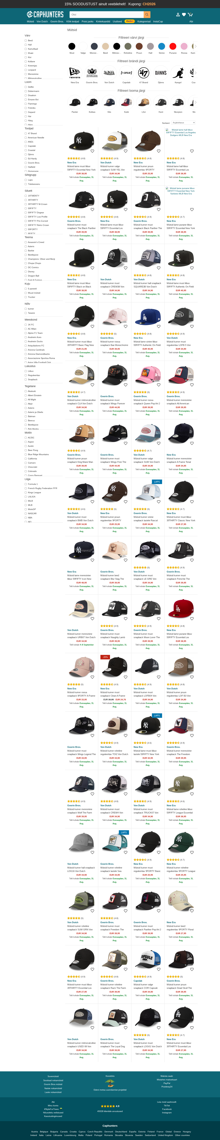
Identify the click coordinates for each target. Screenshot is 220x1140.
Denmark (108, 1131)
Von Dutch (42, 21)
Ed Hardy (32, 158)
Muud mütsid (33, 293)
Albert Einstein (34, 395)
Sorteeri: (166, 123)
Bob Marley (33, 429)
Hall (29, 44)
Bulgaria (54, 1131)
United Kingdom (165, 1135)
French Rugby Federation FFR (42, 488)
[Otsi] (147, 14)
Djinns (30, 154)
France (160, 1131)
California (32, 458)
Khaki (30, 53)
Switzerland (150, 1135)
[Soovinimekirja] (92, 151)
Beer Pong (32, 450)
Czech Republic (95, 1131)
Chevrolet (32, 467)
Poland (89, 1135)
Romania (108, 1135)
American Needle (35, 137)
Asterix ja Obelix (35, 412)
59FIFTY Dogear (35, 212)
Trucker (31, 297)
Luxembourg (70, 1135)
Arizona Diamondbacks (38, 354)
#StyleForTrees (52, 1109)
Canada (64, 1131)
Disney (30, 271)
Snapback (32, 379)
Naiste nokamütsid (53, 1088)
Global (169, 1131)
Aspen (30, 442)
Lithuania (57, 1135)
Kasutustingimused (53, 1116)
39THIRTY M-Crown (37, 204)
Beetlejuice (32, 255)
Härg (30, 120)
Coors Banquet (34, 475)
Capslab (31, 146)
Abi (191, 21)
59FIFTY (31, 208)
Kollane (31, 61)
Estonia (141, 1131)
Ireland (33, 1135)
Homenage (32, 171)
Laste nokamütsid (53, 1092)
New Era (71, 162)
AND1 (30, 142)
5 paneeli (32, 288)
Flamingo (32, 104)
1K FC (30, 324)
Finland (151, 1131)
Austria (34, 1131)
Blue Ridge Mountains (38, 454)
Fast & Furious (34, 280)
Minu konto (53, 1105)
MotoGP (31, 509)
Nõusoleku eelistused (53, 1112)
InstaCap (158, 21)
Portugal (98, 1135)
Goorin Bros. (57, 21)
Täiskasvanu (33, 184)
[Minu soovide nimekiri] (184, 14)
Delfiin (30, 87)
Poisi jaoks (87, 21)
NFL (29, 522)
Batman (31, 416)
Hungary (187, 1131)
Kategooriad (144, 21)
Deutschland (121, 1131)
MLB (29, 505)
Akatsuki (31, 391)
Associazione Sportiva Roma (41, 358)
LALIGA (31, 496)
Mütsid (30, 21)
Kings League (34, 492)
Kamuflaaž (32, 49)
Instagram (167, 1112)
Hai (29, 116)
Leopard (31, 70)
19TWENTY (33, 196)
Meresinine (32, 74)
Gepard (31, 112)
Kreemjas (32, 65)
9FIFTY (31, 233)
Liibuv (30, 371)
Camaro (31, 463)
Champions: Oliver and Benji (41, 259)
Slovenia (129, 1135)
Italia (41, 1135)
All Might (31, 399)
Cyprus (82, 1131)
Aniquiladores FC (35, 345)
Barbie (30, 250)
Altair (30, 404)
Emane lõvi (32, 99)
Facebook (167, 1109)
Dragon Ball (33, 276)
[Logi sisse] (178, 14)
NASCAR (32, 513)
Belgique (44, 1131)
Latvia (48, 1135)
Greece (177, 1131)
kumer (30, 309)
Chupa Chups (34, 263)
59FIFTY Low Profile (37, 217)
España (132, 1131)
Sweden (139, 1135)
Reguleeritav (33, 375)
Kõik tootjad (72, 21)
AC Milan (31, 329)
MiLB (30, 501)
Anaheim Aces (34, 337)
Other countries (182, 1135)
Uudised (117, 21)
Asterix (30, 246)
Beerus (31, 420)
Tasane (31, 313)
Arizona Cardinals (36, 350)
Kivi (29, 57)
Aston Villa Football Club (39, 362)
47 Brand (32, 133)
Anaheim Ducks (35, 341)
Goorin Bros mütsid (53, 1084)
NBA (29, 517)
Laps (30, 180)
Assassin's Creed (35, 242)
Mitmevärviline (34, 78)
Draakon (31, 95)
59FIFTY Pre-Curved (37, 221)
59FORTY (32, 229)
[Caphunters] (53, 14)
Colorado (32, 471)
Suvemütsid (53, 1076)
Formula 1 (32, 484)
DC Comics (33, 267)
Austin (30, 446)
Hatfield (31, 167)
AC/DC (30, 437)
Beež (30, 40)
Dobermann (33, 91)
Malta (81, 1135)
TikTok (167, 1105)
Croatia (73, 1131)
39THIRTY (32, 200)
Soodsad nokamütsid (53, 1080)
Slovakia (119, 1135)
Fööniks (31, 108)
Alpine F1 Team (35, 333)
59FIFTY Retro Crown (38, 225)
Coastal (31, 150)
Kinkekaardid (103, 21)
